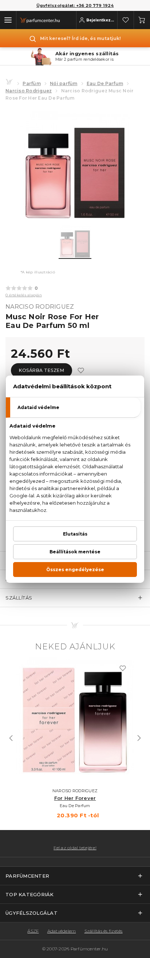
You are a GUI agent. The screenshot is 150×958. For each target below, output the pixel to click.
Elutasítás (75, 534)
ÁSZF (33, 931)
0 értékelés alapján (23, 295)
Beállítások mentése (75, 551)
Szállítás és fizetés (103, 931)
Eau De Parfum (105, 83)
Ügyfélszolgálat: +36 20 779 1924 (75, 5)
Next (139, 738)
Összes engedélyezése (75, 569)
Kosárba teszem (41, 370)
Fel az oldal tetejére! (75, 848)
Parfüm (32, 83)
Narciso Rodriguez (28, 90)
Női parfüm (64, 83)
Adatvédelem (61, 931)
